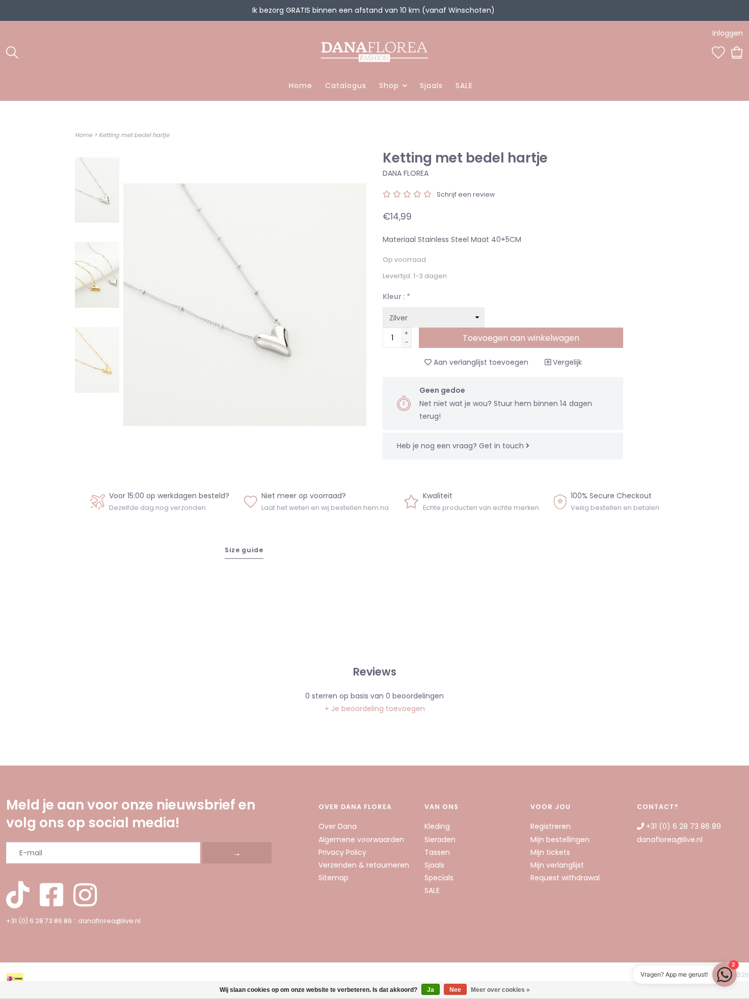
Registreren (550, 826)
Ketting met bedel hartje (134, 135)
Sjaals (431, 85)
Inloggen (727, 33)
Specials (438, 878)
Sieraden (440, 839)
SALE (464, 85)
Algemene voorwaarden (361, 839)
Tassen (437, 852)
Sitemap (333, 878)
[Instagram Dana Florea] (85, 896)
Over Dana (337, 826)
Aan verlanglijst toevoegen (480, 362)
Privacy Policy (342, 852)
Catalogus (345, 85)
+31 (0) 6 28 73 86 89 (39, 920)
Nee (455, 989)
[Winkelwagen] (737, 51)
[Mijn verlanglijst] (718, 51)
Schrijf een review (466, 194)
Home (300, 85)
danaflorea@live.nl (109, 920)
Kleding (437, 826)
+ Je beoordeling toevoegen (375, 709)
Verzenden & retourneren (363, 865)
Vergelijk (566, 362)
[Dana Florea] (375, 52)
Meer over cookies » (500, 989)
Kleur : (396, 296)
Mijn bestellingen (560, 839)
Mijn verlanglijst (557, 865)
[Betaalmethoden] (16, 980)
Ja (430, 989)
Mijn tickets (550, 852)
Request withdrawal (565, 878)
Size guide (244, 550)
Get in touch (502, 446)
